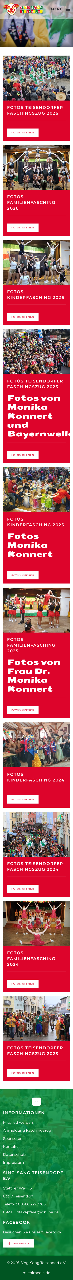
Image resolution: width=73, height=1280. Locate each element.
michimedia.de (36, 1273)
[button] (60, 9)
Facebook (21, 1243)
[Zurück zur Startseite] (23, 9)
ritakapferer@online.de (37, 1212)
